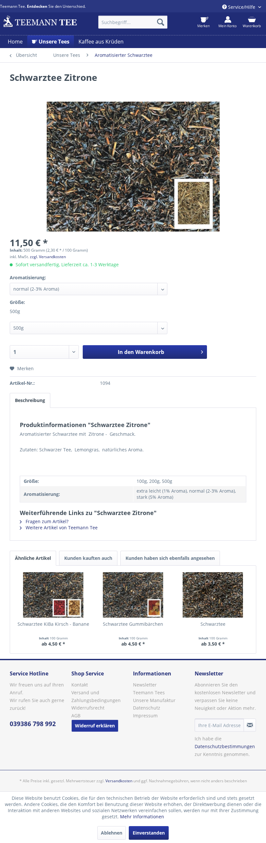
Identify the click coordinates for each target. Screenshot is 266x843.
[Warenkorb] (251, 22)
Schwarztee (212, 624)
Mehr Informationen (142, 816)
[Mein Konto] (227, 22)
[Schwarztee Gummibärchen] (133, 595)
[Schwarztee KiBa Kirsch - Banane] (53, 595)
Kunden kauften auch (88, 558)
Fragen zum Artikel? (46, 521)
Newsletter (145, 685)
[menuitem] (132, 22)
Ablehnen (111, 833)
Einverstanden (149, 833)
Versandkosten (118, 781)
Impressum (145, 715)
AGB (75, 715)
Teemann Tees (149, 692)
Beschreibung (30, 400)
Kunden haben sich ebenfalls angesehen (170, 558)
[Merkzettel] (203, 22)
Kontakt (79, 685)
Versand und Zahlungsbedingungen (96, 696)
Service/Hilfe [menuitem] (242, 7)
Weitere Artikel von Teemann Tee (61, 527)
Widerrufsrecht (87, 708)
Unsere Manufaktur (154, 700)
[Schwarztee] (212, 595)
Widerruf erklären (95, 726)
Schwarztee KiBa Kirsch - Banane (53, 624)
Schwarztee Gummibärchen (133, 624)
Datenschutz (146, 708)
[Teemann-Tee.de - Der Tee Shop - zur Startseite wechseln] (40, 24)
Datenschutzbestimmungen (225, 746)
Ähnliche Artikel (33, 558)
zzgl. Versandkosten (48, 256)
